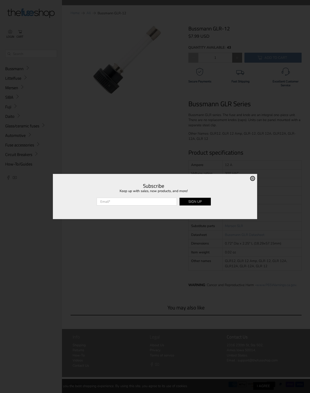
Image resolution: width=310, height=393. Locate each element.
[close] (252, 178)
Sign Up (195, 201)
